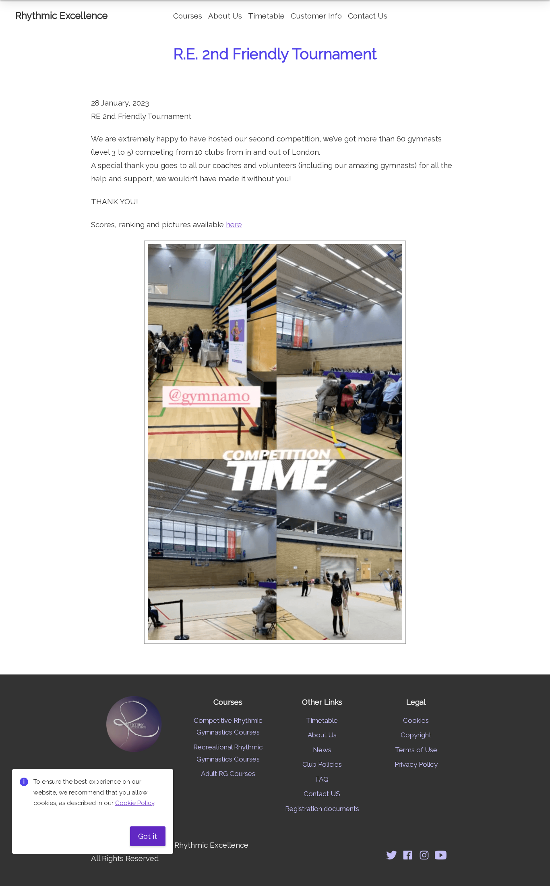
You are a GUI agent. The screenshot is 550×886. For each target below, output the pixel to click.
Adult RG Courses (228, 774)
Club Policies (322, 764)
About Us (225, 15)
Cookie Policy (134, 803)
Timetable (266, 15)
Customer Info (316, 15)
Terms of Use (416, 750)
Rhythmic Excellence (61, 15)
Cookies (416, 720)
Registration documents (322, 809)
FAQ (322, 779)
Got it (147, 836)
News (322, 750)
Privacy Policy (416, 764)
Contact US (322, 794)
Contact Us (367, 15)
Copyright (416, 735)
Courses (187, 15)
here (234, 224)
